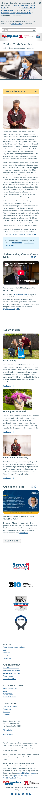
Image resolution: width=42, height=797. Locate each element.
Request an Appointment (11, 673)
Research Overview (9, 697)
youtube (30, 794)
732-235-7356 (17, 243)
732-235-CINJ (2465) (10, 706)
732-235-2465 (16, 24)
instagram (26, 794)
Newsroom (6, 653)
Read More (7, 478)
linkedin (23, 794)
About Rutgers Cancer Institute (14, 647)
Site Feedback (8, 734)
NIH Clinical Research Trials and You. (23, 234)
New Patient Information (11, 671)
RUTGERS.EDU (8, 694)
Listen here (23, 533)
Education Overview (10, 688)
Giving (5, 650)
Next (35, 257)
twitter (15, 794)
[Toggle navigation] (38, 30)
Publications (7, 658)
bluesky (19, 794)
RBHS (5, 691)
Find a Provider (8, 676)
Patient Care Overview (11, 668)
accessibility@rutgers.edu (26, 773)
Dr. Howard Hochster (21, 294)
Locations (6, 715)
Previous (32, 257)
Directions (6, 712)
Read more (7, 386)
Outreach (6, 655)
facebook (11, 794)
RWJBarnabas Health (11, 309)
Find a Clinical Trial (9, 679)
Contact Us (7, 709)
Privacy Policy (8, 730)
